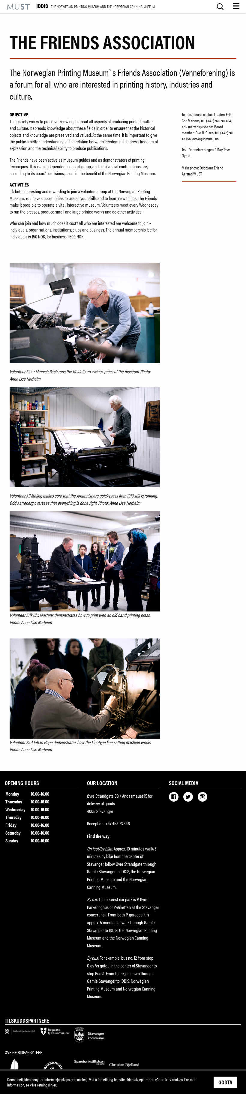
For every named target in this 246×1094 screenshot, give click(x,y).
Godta (225, 1082)
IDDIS (95, 6)
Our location (102, 783)
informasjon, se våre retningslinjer (31, 1085)
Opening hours (22, 783)
